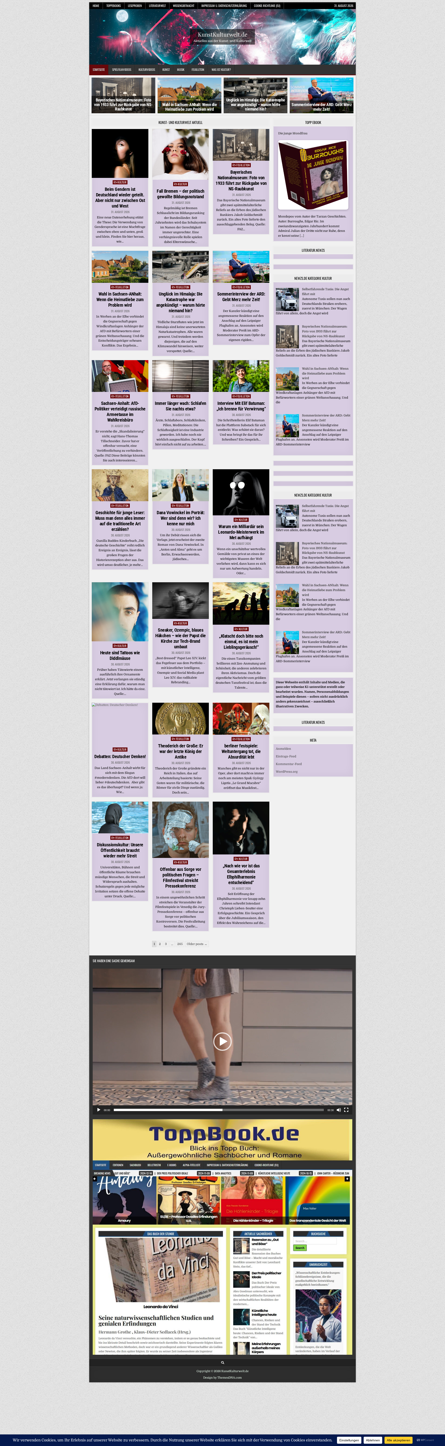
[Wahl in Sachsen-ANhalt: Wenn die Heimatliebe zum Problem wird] (287, 394)
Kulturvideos (147, 69)
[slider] (219, 1110)
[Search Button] (223, 1363)
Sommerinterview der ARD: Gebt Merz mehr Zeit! (256, 107)
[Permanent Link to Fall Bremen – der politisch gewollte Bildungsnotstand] (180, 154)
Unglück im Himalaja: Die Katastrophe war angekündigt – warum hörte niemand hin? (189, 104)
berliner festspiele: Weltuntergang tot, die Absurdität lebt (241, 751)
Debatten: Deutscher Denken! (120, 756)
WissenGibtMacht (183, 5)
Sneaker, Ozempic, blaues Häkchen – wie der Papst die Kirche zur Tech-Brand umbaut (180, 638)
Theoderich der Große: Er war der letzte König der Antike (180, 751)
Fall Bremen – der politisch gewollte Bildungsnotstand (180, 193)
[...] (302, 235)
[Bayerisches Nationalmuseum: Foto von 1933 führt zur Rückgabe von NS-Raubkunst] (287, 352)
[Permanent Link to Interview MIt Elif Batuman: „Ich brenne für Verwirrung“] (241, 376)
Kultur (122, 182)
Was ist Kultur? (221, 69)
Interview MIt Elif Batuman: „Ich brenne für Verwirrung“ (241, 406)
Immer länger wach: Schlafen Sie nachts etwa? (180, 406)
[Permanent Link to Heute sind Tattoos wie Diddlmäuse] (120, 611)
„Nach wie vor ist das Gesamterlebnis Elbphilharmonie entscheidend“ (241, 874)
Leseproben (135, 5)
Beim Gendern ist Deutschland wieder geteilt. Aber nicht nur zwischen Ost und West (120, 197)
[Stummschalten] (339, 1110)
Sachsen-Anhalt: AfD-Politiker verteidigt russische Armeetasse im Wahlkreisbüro (120, 411)
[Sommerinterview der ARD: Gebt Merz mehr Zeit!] (287, 441)
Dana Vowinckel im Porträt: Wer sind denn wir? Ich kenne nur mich (180, 518)
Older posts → (197, 944)
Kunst (166, 69)
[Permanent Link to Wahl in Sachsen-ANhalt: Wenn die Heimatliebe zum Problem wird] (120, 267)
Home (96, 5)
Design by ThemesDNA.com (222, 1377)
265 (180, 944)
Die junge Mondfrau (292, 133)
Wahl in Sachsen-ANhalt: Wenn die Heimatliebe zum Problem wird (123, 107)
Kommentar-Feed (289, 769)
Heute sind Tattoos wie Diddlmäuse (120, 655)
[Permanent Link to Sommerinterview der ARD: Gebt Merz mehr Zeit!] (241, 267)
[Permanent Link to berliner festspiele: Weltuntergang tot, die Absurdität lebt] (241, 718)
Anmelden (283, 753)
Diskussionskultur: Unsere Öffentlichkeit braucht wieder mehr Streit (120, 850)
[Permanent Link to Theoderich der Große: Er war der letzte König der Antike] (180, 718)
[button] (222, 1041)
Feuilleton (198, 69)
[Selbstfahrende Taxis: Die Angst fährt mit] (287, 315)
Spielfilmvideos (121, 69)
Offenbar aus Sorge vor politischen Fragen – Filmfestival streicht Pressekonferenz (180, 877)
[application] (222, 1042)
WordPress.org (287, 776)
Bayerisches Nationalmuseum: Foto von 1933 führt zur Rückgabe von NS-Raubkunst (241, 180)
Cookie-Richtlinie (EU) (267, 5)
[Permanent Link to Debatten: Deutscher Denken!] (120, 724)
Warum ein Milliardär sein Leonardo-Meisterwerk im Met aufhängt (241, 532)
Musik (180, 69)
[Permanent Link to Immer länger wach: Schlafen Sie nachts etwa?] (180, 376)
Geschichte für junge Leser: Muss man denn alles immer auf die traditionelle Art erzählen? (120, 521)
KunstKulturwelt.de (222, 34)
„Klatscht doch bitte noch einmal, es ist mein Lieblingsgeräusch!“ (241, 641)
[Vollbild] (346, 1110)
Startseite (99, 69)
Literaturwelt (157, 5)
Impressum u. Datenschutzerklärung (224, 5)
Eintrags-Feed (286, 761)
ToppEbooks (113, 5)
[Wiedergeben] (98, 1110)
